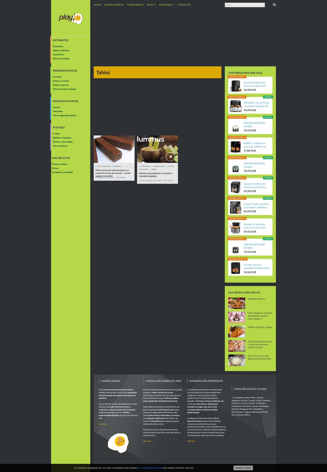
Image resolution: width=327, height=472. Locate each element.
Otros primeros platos (64, 88)
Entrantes (60, 40)
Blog (150, 4)
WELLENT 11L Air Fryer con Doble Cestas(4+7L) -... (256, 104)
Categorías (134, 4)
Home (97, 4)
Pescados (58, 111)
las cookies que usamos (150, 468)
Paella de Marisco (256, 298)
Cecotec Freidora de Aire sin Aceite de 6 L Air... (255, 84)
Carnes (56, 107)
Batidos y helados (62, 137)
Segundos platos (65, 101)
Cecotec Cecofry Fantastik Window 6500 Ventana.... (256, 266)
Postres (59, 127)
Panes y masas (59, 163)
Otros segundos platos (64, 115)
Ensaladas (58, 46)
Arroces (57, 76)
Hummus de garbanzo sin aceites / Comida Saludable (156, 174)
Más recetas (61, 157)
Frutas (56, 133)
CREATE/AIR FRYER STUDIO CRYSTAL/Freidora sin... (256, 124)
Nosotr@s (165, 4)
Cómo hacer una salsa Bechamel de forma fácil (259, 357)
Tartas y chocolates (63, 141)
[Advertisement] (185, 36)
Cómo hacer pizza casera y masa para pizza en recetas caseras (260, 344)
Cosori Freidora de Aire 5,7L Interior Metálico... (256, 205)
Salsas (55, 168)
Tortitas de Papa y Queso (260, 327)
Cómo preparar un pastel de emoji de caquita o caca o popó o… (260, 316)
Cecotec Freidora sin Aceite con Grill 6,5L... (255, 185)
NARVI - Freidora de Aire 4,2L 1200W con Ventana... (255, 145)
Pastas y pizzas (60, 84)
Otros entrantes (61, 58)
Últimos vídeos (114, 4)
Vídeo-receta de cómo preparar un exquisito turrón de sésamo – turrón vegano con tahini (112, 173)
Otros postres (60, 145)
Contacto (184, 4)
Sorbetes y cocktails (62, 172)
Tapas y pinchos (61, 50)
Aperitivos (58, 54)
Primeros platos (65, 70)
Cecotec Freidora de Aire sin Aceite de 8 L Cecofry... (255, 226)
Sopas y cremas (61, 80)
